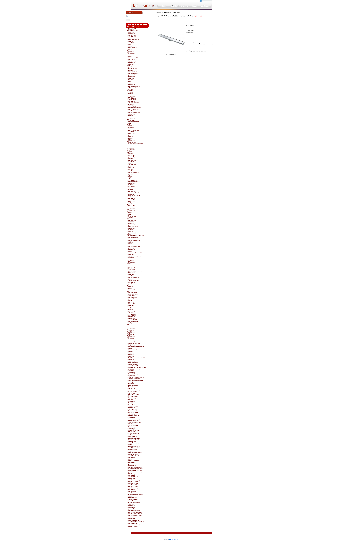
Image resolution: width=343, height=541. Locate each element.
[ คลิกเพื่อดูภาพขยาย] (171, 54)
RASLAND (158, 12)
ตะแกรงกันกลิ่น (176, 12)
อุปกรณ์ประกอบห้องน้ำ (167, 12)
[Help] (132, 20)
